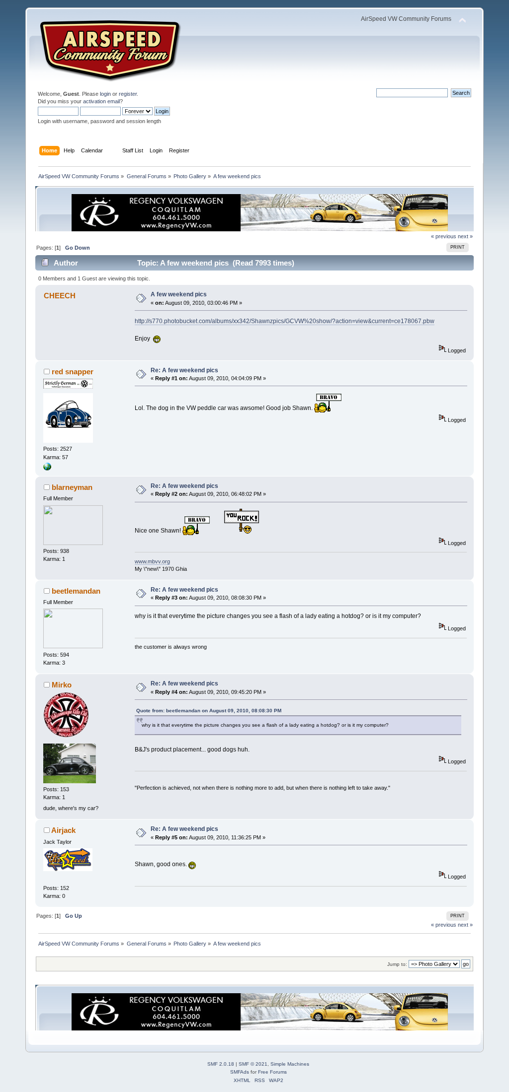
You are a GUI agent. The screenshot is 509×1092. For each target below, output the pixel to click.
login (105, 94)
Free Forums (272, 1072)
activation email (101, 101)
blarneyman (72, 487)
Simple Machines (289, 1064)
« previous (443, 236)
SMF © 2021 (253, 1064)
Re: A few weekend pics (184, 370)
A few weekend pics (179, 294)
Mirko (62, 685)
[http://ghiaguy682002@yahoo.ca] (47, 469)
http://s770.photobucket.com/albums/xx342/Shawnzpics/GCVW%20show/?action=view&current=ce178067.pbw (284, 321)
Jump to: (397, 964)
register (128, 94)
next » (465, 236)
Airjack (63, 830)
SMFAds (239, 1072)
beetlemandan (76, 591)
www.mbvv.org (152, 561)
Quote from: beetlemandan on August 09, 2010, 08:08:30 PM (208, 710)
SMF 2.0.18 (220, 1064)
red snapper (72, 371)
